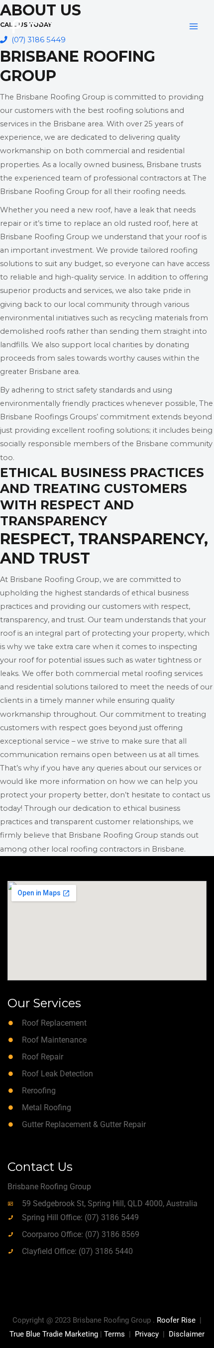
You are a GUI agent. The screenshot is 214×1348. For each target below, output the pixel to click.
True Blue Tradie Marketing (53, 1334)
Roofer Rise (176, 1320)
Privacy (147, 1334)
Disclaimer (187, 1334)
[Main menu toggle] (193, 26)
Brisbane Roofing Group (87, 26)
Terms (114, 1334)
